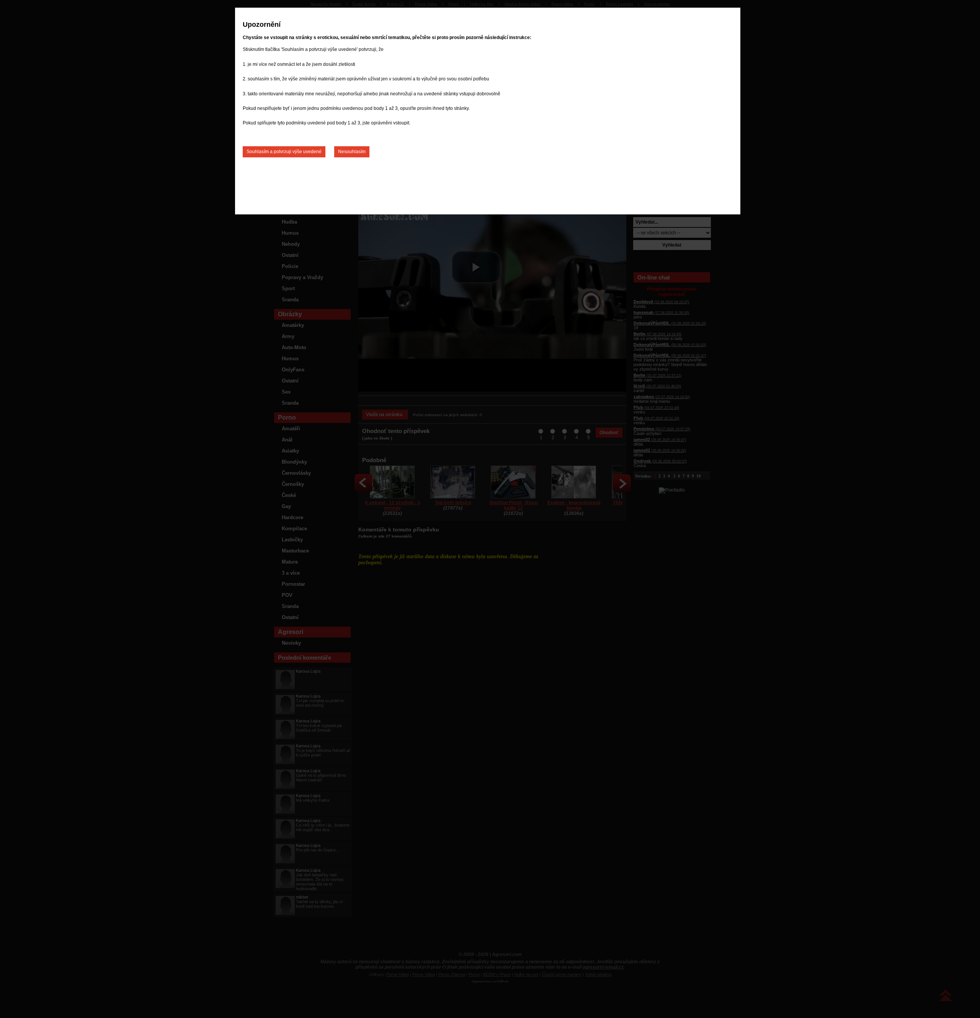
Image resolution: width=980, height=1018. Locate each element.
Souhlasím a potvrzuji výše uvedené (284, 151)
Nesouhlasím (352, 151)
